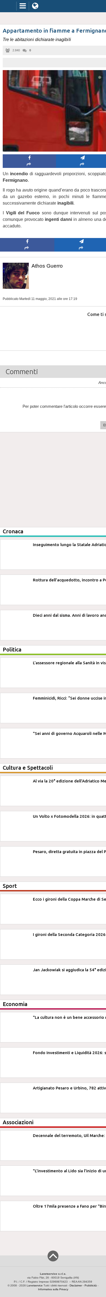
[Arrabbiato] (27, 331)
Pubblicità (91, 1285)
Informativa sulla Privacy (53, 1289)
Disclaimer (76, 1285)
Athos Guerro (47, 266)
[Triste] (81, 331)
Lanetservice (35, 1285)
